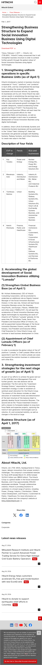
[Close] (39, 633)
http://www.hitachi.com (11, 501)
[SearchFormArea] (35, 2)
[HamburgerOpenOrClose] (40, 2)
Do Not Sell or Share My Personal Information (20, 661)
